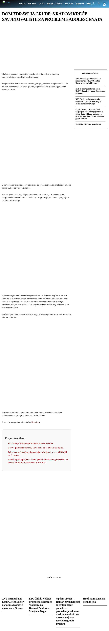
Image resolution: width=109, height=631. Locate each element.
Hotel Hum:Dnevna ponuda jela (88, 124)
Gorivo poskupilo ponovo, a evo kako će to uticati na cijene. (35, 448)
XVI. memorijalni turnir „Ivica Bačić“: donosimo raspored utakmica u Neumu (90, 91)
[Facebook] (5, 566)
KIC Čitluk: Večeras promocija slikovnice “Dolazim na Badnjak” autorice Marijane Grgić (89, 101)
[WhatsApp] (24, 566)
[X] (11, 566)
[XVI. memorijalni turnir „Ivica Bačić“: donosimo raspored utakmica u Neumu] (14, 588)
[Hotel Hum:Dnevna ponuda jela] (95, 588)
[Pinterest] (18, 566)
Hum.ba (34, 422)
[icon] (93, 4)
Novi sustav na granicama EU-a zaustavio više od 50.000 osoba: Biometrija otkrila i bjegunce (88, 81)
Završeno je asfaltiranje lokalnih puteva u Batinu (30, 443)
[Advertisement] (36, 137)
